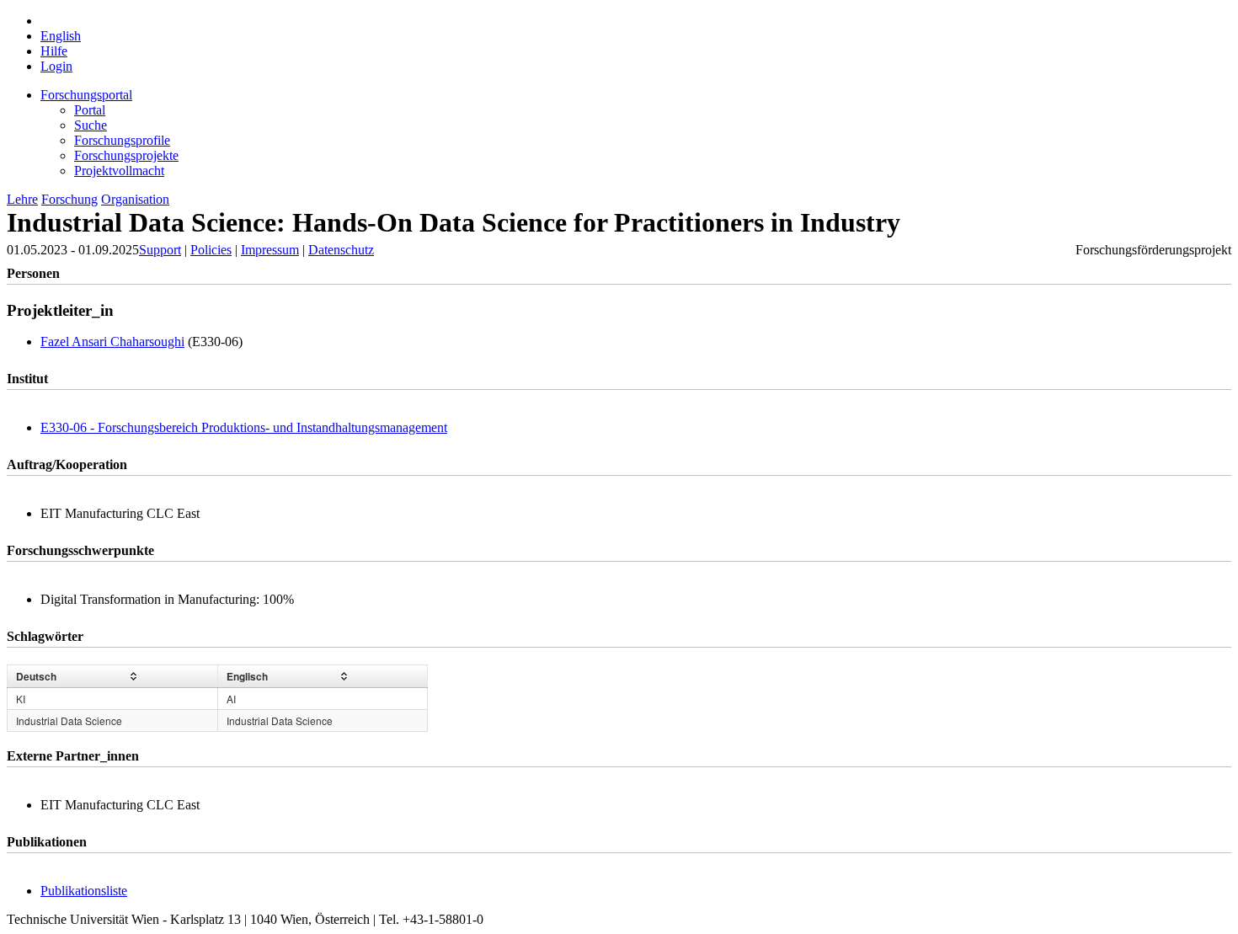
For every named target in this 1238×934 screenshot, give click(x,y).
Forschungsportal (86, 95)
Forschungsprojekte (126, 155)
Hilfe (53, 51)
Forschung (69, 199)
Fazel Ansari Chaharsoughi (112, 341)
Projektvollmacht (119, 170)
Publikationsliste (83, 890)
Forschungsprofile (122, 140)
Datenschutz (341, 250)
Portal (89, 110)
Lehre (22, 199)
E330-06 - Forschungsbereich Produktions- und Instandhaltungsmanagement (243, 427)
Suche (90, 125)
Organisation (135, 199)
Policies (211, 250)
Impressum (270, 250)
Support (160, 250)
